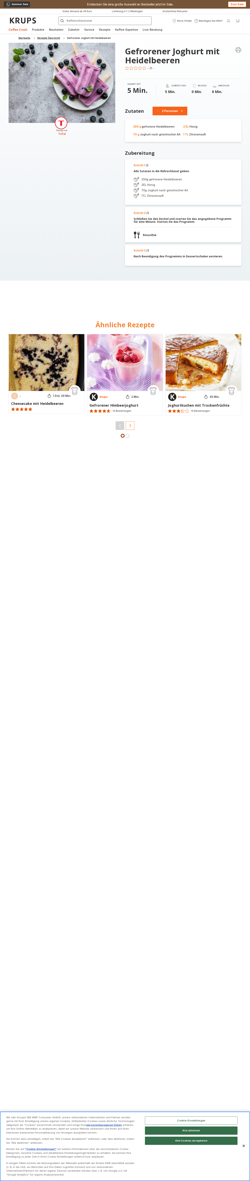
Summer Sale (17, 5)
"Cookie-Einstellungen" (40, 1149)
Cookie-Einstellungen (191, 1120)
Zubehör (73, 29)
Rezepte (104, 29)
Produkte (38, 29)
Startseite (24, 38)
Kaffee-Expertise (126, 29)
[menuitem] (18, 30)
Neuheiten (56, 29)
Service (89, 29)
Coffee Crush (18, 29)
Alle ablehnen (191, 1130)
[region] (125, 1146)
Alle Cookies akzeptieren (191, 1140)
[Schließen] (243, 1146)
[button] (182, 21)
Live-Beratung (152, 29)
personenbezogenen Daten (104, 1124)
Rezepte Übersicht (48, 38)
